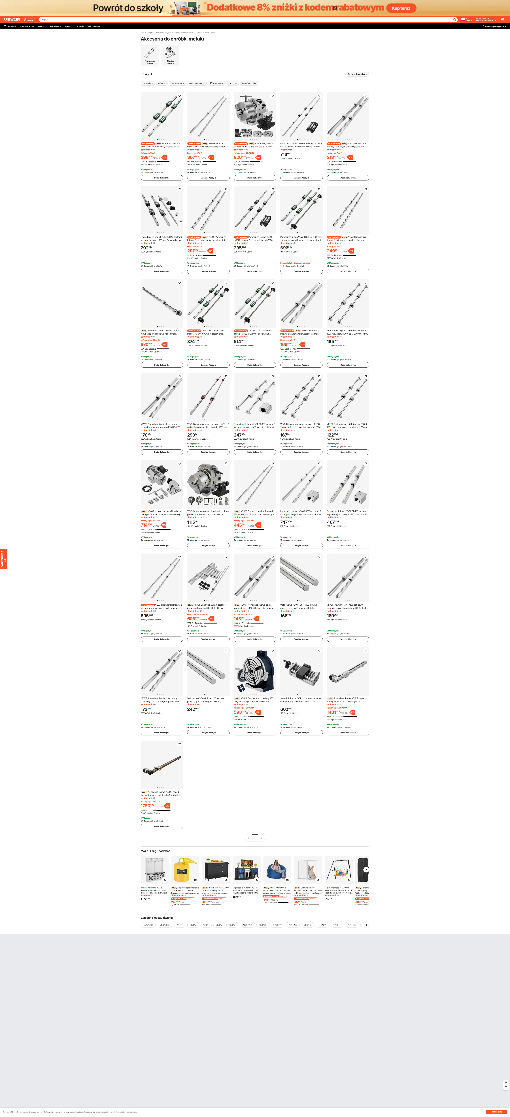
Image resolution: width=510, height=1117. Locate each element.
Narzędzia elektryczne (163, 33)
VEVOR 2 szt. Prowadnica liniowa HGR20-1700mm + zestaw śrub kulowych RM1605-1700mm (252, 333)
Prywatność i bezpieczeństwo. (126, 1112)
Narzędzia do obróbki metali (183, 33)
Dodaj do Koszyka (161, 178)
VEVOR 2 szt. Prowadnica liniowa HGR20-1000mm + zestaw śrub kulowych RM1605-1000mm (206, 333)
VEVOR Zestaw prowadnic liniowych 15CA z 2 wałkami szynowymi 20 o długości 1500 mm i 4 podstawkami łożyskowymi (208, 427)
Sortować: (352, 74)
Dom (142, 33)
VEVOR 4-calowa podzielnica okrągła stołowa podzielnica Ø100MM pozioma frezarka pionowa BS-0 (208, 514)
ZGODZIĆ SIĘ (497, 1112)
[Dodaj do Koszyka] (165, 880)
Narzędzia (150, 33)
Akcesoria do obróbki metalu (205, 33)
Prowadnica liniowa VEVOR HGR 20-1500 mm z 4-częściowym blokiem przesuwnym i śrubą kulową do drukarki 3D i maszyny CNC (301, 240)
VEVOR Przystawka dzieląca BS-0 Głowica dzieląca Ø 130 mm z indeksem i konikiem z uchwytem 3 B (253, 146)
